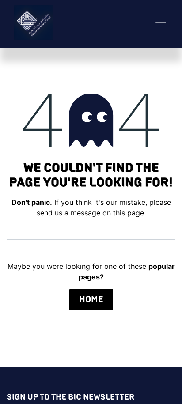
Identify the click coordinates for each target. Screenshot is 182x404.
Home (91, 299)
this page (128, 212)
